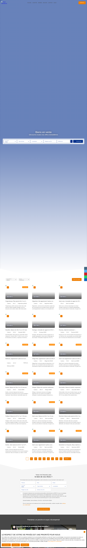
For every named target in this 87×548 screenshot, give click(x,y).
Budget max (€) (48, 141)
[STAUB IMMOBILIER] (5, 3)
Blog (55, 2)
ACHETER (34, 2)
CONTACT (50, 2)
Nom (38, 482)
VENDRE (40, 2)
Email (54, 482)
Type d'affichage (8, 278)
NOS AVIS (45, 2)
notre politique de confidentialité (55, 541)
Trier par (20, 278)
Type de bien (21, 141)
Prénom (23, 482)
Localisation (34, 141)
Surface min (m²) (40, 489)
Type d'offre (7, 140)
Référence (60, 141)
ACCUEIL (29, 2)
